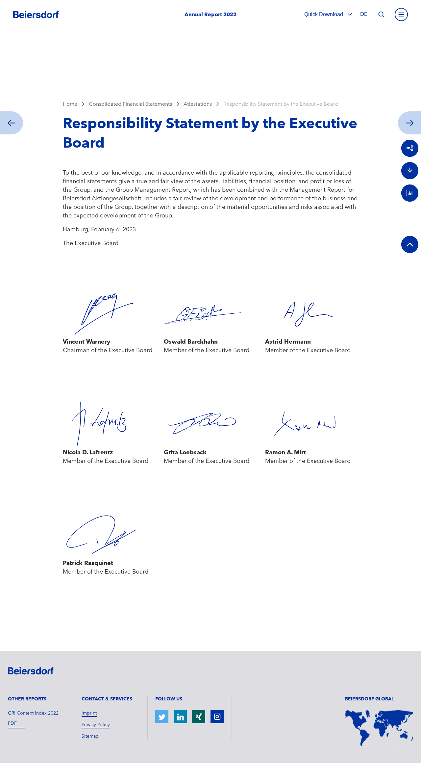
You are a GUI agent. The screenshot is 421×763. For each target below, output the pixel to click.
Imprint (89, 713)
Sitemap (90, 736)
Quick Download (324, 14)
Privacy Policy (96, 724)
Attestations (198, 104)
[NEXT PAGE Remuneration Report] (411, 122)
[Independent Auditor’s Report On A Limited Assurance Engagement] (10, 122)
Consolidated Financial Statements (130, 104)
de (363, 14)
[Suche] (381, 14)
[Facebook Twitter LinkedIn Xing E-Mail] (409, 148)
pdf (12, 723)
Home (70, 104)
